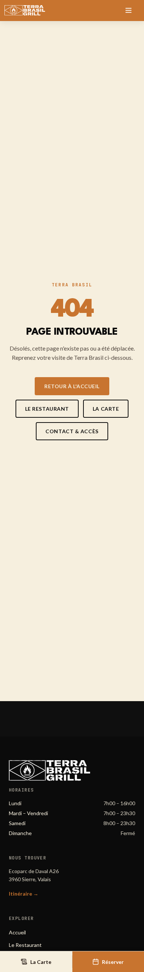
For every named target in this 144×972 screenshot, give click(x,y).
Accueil (17, 932)
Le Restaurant (47, 409)
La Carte (106, 409)
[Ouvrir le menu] (128, 10)
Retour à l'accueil (72, 386)
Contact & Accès (71, 431)
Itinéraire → (23, 893)
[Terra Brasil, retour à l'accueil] (24, 10)
